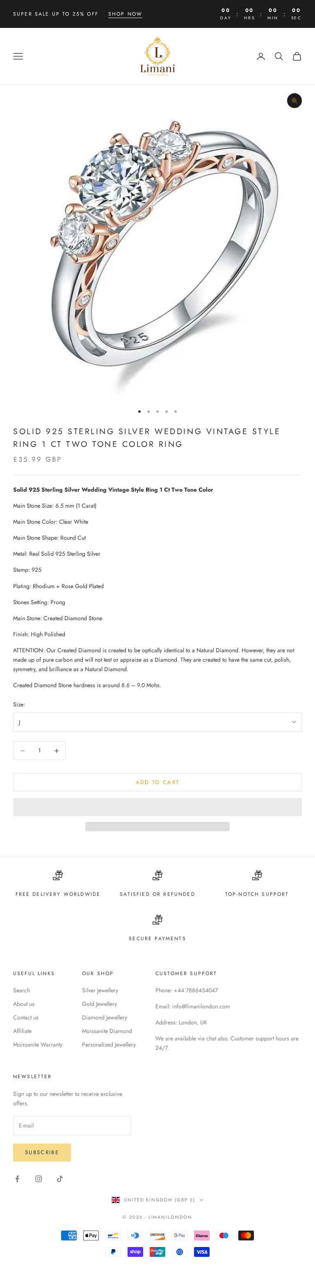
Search (21, 990)
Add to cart (158, 782)
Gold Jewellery (99, 1004)
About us (23, 1004)
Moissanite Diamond (107, 1031)
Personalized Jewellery (109, 1044)
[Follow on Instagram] (38, 1179)
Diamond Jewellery (104, 1017)
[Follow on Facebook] (17, 1179)
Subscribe (42, 1152)
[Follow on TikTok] (60, 1179)
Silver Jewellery (100, 990)
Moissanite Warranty (37, 1044)
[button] (157, 807)
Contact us (26, 1017)
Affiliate (22, 1031)
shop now (125, 14)
